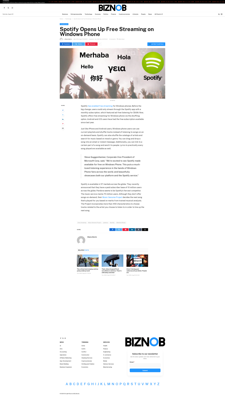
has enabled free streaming (100, 106)
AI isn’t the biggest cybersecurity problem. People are (136, 270)
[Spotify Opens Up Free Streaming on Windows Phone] (112, 73)
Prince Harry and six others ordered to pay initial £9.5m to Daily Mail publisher (24, 2)
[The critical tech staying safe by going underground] (88, 261)
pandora (105, 222)
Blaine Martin (68, 39)
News (150, 14)
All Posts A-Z (159, 14)
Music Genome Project (112, 197)
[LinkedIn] (63, 119)
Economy (98, 14)
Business (65, 14)
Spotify (112, 222)
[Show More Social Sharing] (100, 44)
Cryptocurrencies (124, 14)
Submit (145, 370)
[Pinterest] (63, 123)
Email (132, 362)
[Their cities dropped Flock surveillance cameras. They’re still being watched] (112, 261)
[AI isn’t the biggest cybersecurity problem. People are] (137, 261)
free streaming (82, 222)
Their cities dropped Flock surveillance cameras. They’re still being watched (111, 270)
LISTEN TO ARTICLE (156, 44)
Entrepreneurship (76, 14)
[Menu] (221, 14)
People (143, 14)
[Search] (219, 14)
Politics (105, 14)
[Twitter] (63, 115)
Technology (88, 14)
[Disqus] (112, 304)
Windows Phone (121, 222)
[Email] (63, 128)
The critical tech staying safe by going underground (87, 270)
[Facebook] (63, 110)
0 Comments (112, 39)
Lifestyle (135, 14)
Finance (113, 14)
